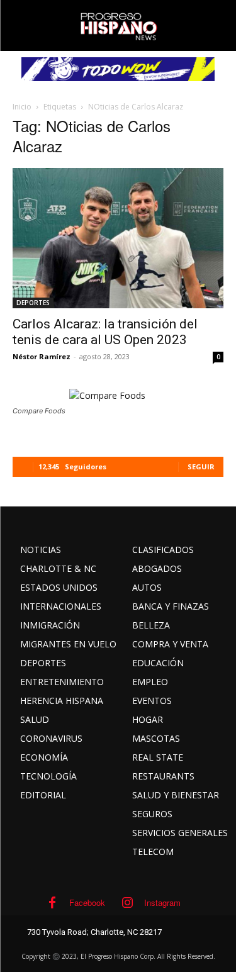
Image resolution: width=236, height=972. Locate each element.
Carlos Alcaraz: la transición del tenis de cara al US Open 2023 (105, 331)
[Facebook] (52, 902)
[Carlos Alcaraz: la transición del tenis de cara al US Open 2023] (118, 238)
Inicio (22, 106)
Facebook (87, 902)
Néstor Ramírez (41, 356)
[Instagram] (127, 902)
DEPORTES (33, 302)
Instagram (162, 902)
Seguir (201, 466)
